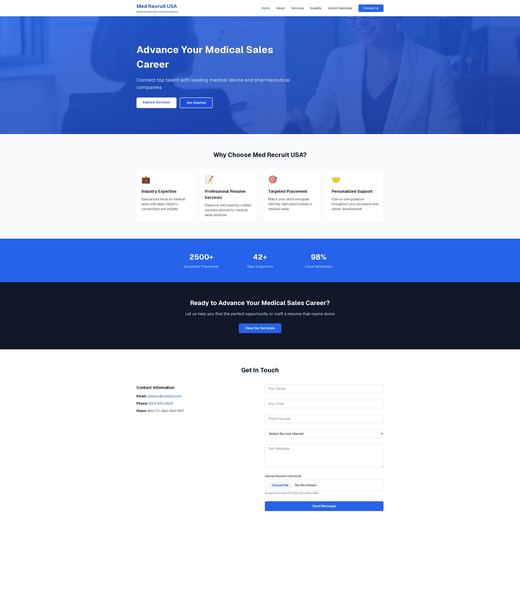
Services (297, 8)
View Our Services (260, 328)
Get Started (196, 103)
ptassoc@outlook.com (164, 396)
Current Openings (340, 8)
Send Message (324, 506)
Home (266, 8)
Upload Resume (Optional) (283, 476)
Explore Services (156, 102)
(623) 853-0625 (161, 403)
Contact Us (371, 8)
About (280, 8)
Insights (315, 8)
